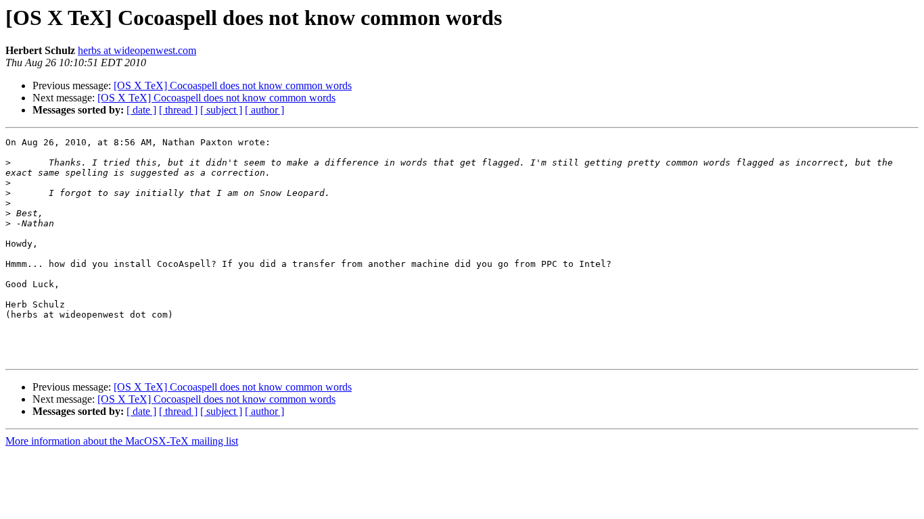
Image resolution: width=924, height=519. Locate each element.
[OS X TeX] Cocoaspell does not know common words (233, 85)
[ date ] (141, 110)
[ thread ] (178, 110)
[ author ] (264, 110)
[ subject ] (221, 110)
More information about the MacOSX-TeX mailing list (121, 441)
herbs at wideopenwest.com (137, 50)
